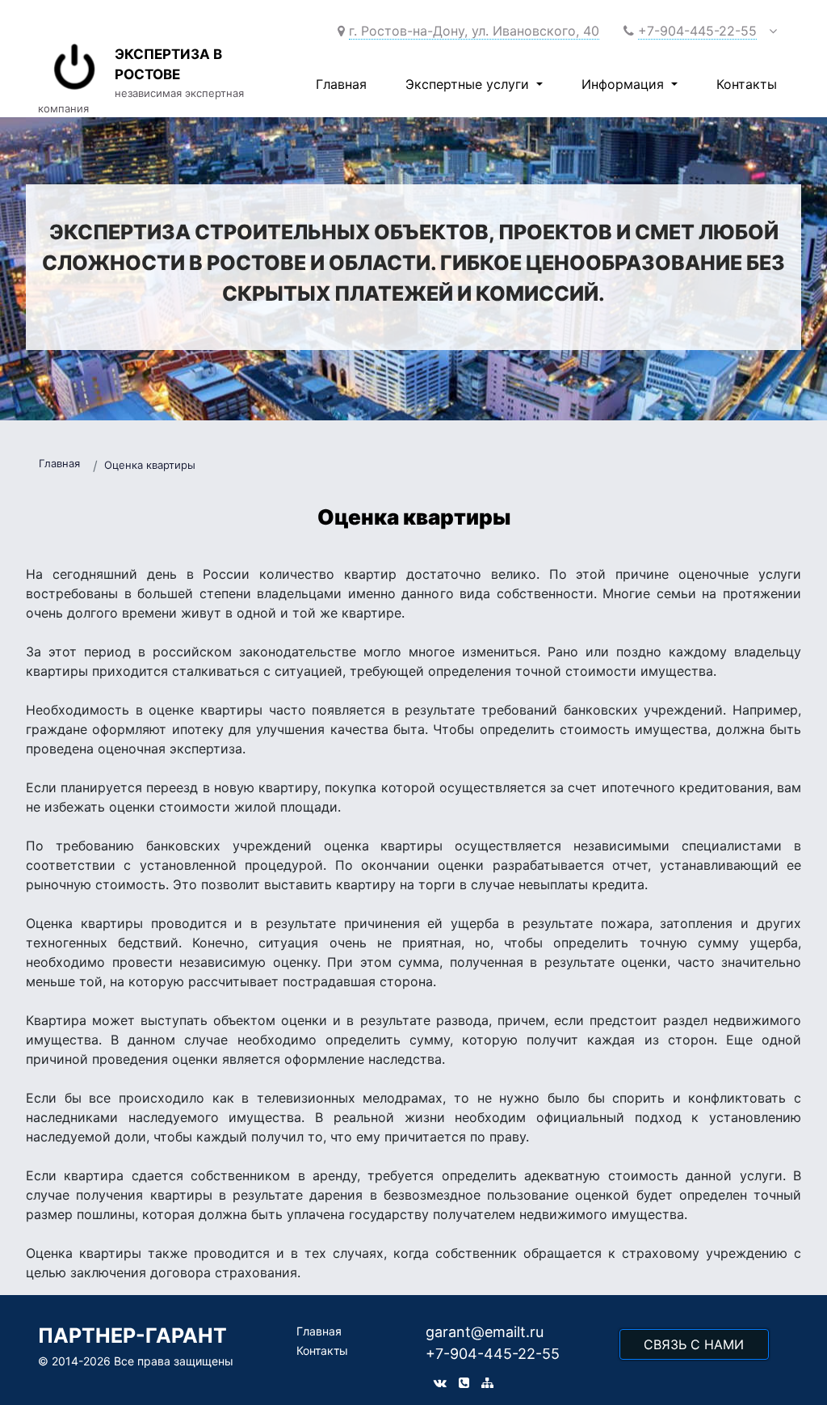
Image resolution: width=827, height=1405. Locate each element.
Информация (624, 84)
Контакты (746, 84)
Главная (341, 84)
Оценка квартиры (149, 464)
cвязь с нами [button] (694, 1344)
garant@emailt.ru (485, 1331)
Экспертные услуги (469, 84)
